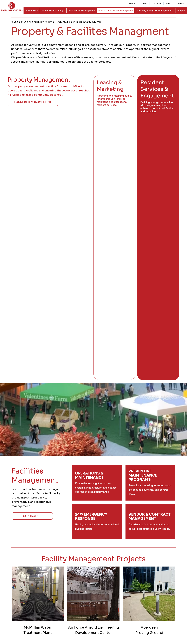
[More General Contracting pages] (64, 10)
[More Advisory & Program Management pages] (173, 10)
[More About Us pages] (37, 10)
